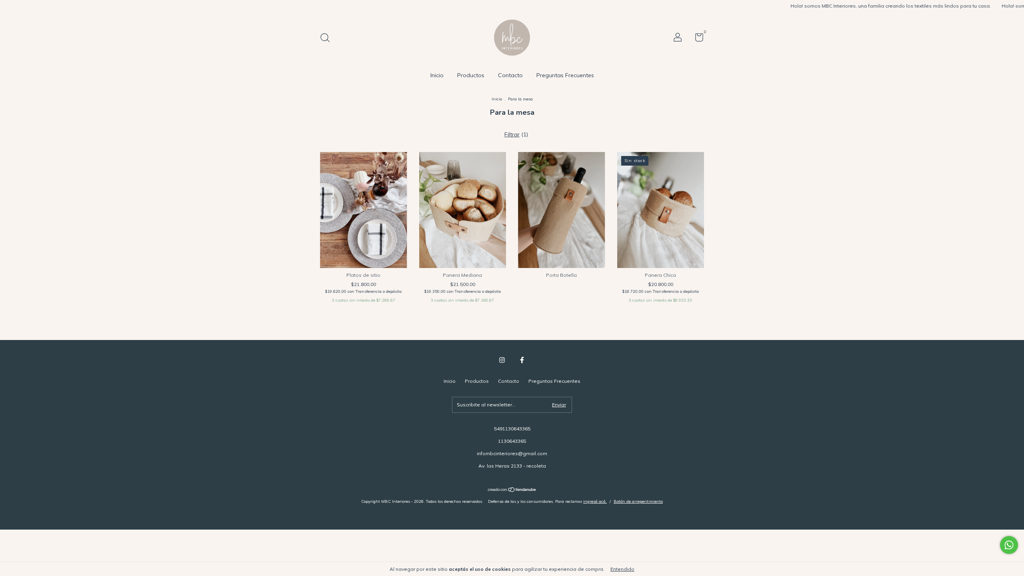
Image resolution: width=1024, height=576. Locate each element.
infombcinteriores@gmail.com (512, 453)
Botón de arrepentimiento (638, 501)
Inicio (437, 75)
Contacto (510, 75)
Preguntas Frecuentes (565, 75)
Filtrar (512, 134)
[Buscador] (328, 39)
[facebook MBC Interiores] (522, 360)
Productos (470, 75)
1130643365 (512, 441)
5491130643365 (512, 429)
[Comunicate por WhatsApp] (1009, 545)
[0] (696, 39)
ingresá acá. (595, 501)
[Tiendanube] (512, 490)
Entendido (622, 569)
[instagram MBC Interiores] (502, 360)
